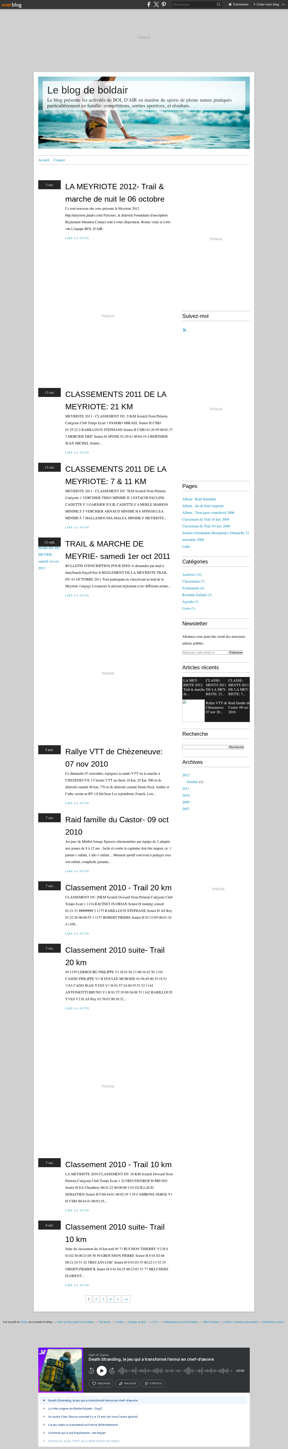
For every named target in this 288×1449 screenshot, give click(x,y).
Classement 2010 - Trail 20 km (118, 887)
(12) (192, 574)
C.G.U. (156, 1322)
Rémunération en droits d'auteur (181, 1322)
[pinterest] (163, 4)
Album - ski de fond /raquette (203, 505)
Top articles (105, 1322)
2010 (185, 795)
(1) (188, 608)
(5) (197, 594)
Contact (59, 159)
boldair (24, 1322)
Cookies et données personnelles (240, 1322)
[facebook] (149, 4)
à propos (156, 1383)
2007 (185, 808)
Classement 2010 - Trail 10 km (118, 1164)
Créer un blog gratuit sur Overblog (75, 1322)
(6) (193, 588)
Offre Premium (211, 1322)
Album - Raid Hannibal (199, 499)
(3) (190, 601)
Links (186, 546)
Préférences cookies (273, 1322)
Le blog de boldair (87, 90)
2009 (185, 802)
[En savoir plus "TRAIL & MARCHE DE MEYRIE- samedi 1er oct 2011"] (193, 710)
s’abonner (103, 1383)
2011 (185, 788)
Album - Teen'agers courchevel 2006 (208, 512)
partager (130, 1383)
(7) (193, 581)
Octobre (192, 781)
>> (126, 1298)
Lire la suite (77, 238)
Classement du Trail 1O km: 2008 (206, 526)
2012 (185, 774)
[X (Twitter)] (156, 4)
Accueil (43, 159)
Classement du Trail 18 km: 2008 (205, 519)
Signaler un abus (137, 1322)
